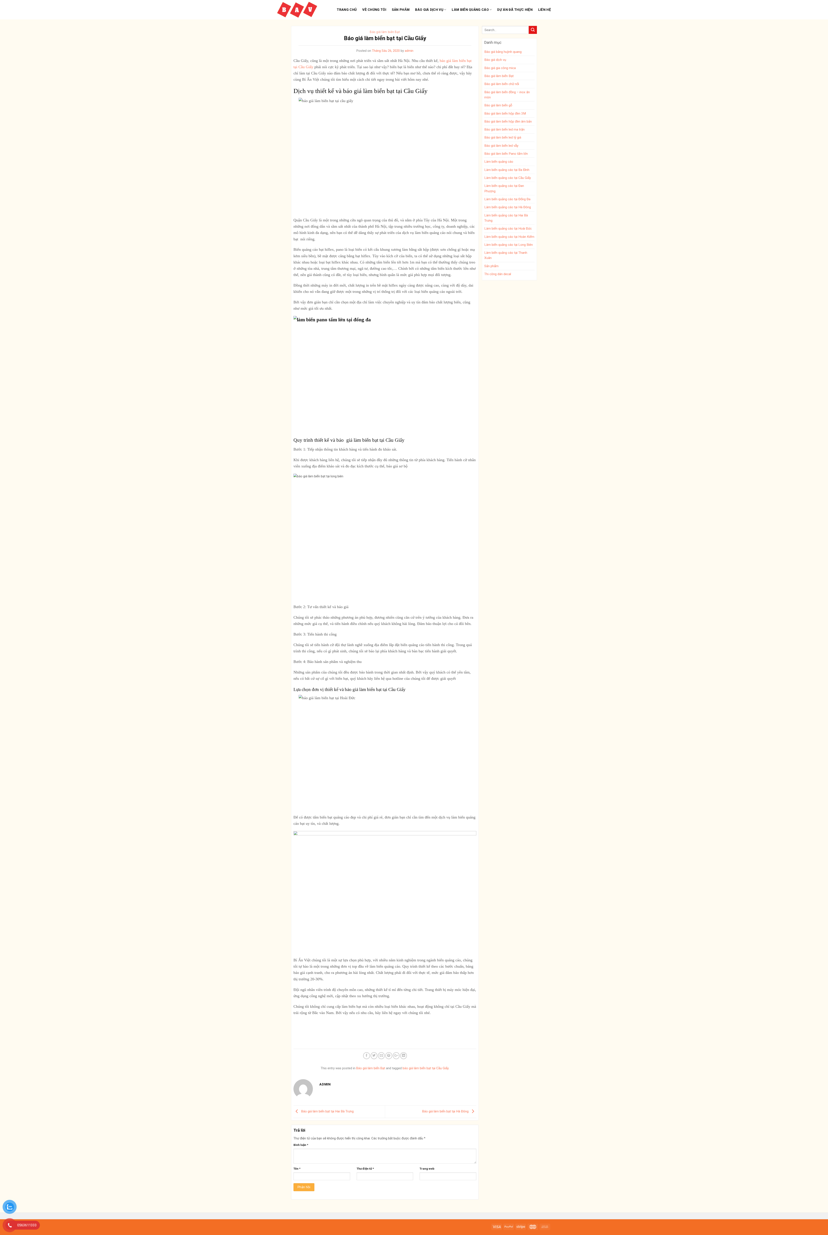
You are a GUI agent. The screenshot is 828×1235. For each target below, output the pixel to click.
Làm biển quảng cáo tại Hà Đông (507, 207)
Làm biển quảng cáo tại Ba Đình (506, 170)
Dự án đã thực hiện (514, 10)
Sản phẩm (400, 10)
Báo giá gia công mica (500, 68)
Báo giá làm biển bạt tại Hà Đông (445, 1112)
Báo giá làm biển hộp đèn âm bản (508, 121)
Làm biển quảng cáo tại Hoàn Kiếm (509, 237)
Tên (296, 1168)
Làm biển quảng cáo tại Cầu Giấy (507, 178)
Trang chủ (347, 10)
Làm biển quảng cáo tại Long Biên (508, 245)
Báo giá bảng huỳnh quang (503, 52)
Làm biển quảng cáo (470, 10)
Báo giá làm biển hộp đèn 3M (505, 113)
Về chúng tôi (374, 10)
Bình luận (300, 1145)
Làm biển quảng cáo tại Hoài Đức (508, 228)
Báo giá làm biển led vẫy (501, 146)
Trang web (427, 1168)
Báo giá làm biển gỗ (498, 105)
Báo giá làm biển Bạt (385, 32)
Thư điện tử (365, 1168)
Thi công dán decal (497, 274)
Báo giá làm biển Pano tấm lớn (506, 154)
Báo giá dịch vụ (429, 10)
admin (409, 51)
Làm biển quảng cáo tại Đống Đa (507, 199)
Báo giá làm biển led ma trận (504, 129)
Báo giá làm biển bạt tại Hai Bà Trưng (327, 1112)
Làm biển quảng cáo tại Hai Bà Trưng (506, 217)
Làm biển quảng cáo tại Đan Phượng (504, 188)
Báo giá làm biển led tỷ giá (502, 137)
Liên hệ (544, 10)
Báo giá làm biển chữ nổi (501, 84)
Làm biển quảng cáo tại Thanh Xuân (505, 255)
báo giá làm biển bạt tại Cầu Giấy (425, 1068)
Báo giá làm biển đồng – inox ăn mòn (507, 94)
